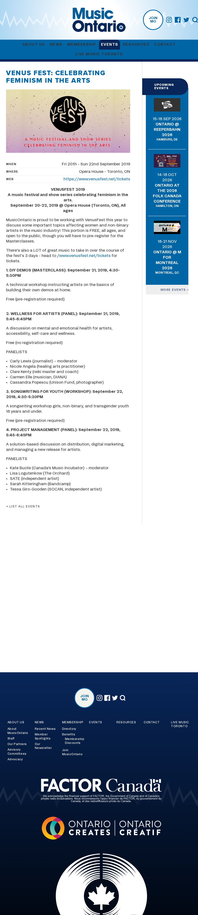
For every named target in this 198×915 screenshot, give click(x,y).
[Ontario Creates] (99, 829)
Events (109, 44)
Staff (11, 738)
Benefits (68, 734)
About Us (33, 44)
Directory (69, 728)
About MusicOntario (17, 730)
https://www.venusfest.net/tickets (97, 179)
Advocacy (15, 759)
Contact (165, 44)
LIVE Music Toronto (99, 54)
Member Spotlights (43, 736)
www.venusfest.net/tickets (85, 256)
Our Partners (17, 744)
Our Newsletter (43, 746)
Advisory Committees (17, 751)
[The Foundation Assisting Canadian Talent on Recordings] (99, 791)
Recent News (45, 728)
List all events (24, 506)
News (56, 44)
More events (174, 290)
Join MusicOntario (72, 752)
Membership (81, 44)
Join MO (153, 19)
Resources (136, 44)
